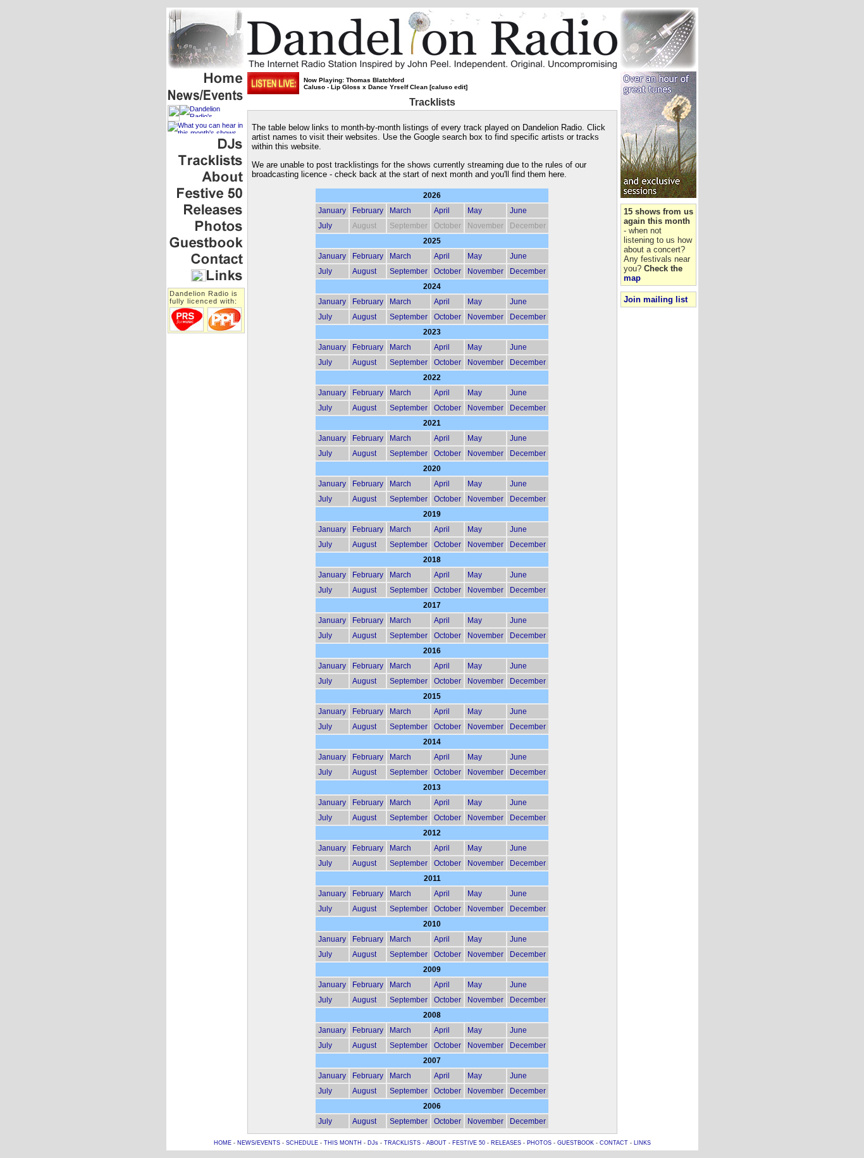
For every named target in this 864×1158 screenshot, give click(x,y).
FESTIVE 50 (468, 1143)
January (332, 210)
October (447, 271)
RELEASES (506, 1143)
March (400, 210)
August (364, 271)
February (367, 210)
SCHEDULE (302, 1143)
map (632, 278)
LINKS (642, 1143)
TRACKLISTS (402, 1143)
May (474, 210)
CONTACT (614, 1143)
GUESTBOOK (575, 1143)
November (485, 271)
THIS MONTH (343, 1143)
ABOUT (436, 1143)
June (518, 210)
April (442, 210)
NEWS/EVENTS (258, 1143)
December (528, 271)
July (325, 225)
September (409, 271)
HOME (222, 1143)
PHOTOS (539, 1143)
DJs (372, 1143)
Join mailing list (656, 299)
